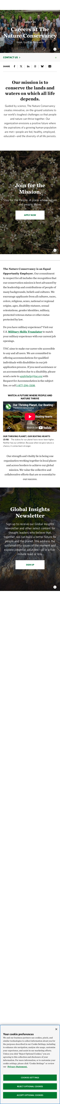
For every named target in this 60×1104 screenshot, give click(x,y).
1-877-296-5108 (25, 385)
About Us (30, 22)
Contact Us (10, 57)
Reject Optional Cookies (30, 1086)
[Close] (56, 1029)
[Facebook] (14, 67)
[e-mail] (49, 67)
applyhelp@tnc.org (31, 376)
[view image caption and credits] (55, 48)
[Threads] (35, 67)
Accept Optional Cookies (30, 1095)
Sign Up (30, 564)
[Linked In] (28, 67)
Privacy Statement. (17, 1066)
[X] (21, 67)
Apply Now (30, 215)
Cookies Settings (30, 1077)
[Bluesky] (42, 67)
